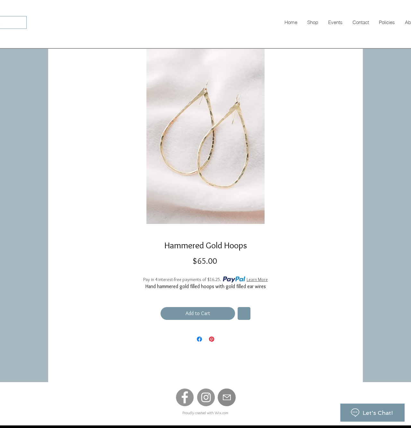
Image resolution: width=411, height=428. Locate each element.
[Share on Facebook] (199, 339)
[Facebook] (185, 397)
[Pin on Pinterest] (211, 339)
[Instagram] (206, 397)
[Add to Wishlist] (244, 313)
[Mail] (227, 397)
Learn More (257, 279)
